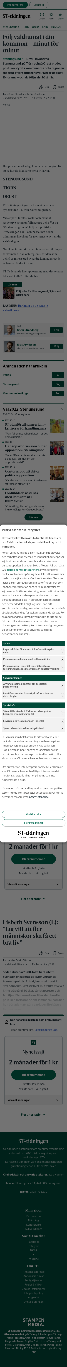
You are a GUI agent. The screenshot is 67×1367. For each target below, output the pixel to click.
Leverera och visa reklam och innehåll (23, 720)
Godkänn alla (33, 814)
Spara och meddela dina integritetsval (23, 728)
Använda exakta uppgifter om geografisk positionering (25, 685)
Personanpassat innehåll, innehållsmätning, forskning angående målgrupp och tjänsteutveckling (31, 667)
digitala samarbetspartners (22, 569)
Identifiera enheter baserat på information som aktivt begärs (28, 695)
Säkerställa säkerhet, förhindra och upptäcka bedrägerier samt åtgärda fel (27, 713)
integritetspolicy (38, 797)
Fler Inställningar (33, 822)
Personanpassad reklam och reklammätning (27, 659)
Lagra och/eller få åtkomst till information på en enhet (29, 651)
